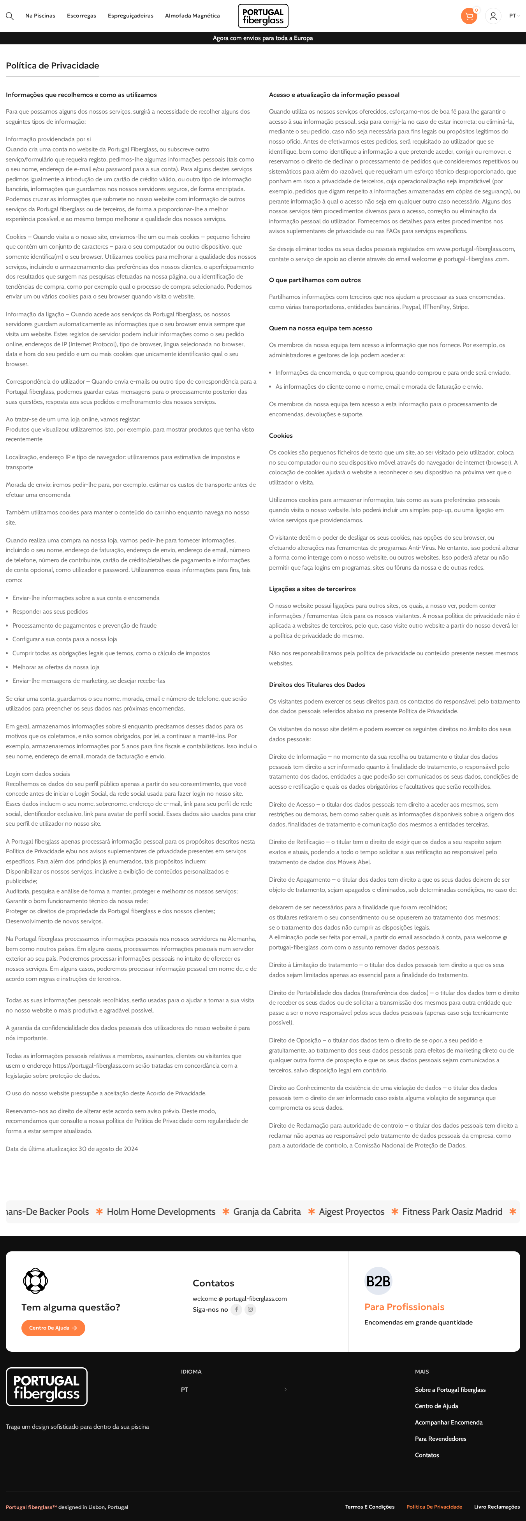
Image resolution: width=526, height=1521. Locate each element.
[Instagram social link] (250, 1310)
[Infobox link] (262, 1285)
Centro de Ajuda (49, 1328)
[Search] (10, 16)
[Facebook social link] (236, 1310)
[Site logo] (263, 15)
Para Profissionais (404, 1307)
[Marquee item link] (148, 1211)
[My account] (493, 16)
